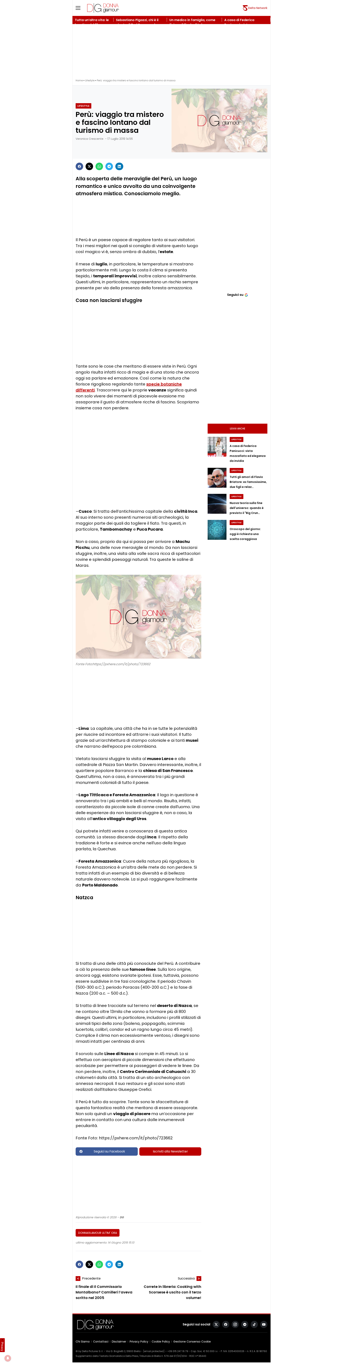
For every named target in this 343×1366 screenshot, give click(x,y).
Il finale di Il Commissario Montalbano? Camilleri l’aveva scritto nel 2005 (104, 1292)
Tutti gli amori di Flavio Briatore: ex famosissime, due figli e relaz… (248, 482)
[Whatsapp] (99, 166)
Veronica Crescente (89, 139)
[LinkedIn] (119, 166)
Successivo (186, 1278)
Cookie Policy (161, 1342)
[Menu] (80, 8)
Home (79, 80)
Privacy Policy (139, 1342)
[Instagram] (235, 1324)
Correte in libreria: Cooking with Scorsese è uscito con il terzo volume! (172, 1292)
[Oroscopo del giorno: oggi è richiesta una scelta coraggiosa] (217, 530)
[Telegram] (109, 166)
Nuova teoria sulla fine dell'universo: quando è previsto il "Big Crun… (247, 508)
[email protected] (154, 1351)
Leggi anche (237, 428)
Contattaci (100, 1342)
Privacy (2, 1346)
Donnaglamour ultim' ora (97, 1233)
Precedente (91, 1278)
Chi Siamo (83, 1342)
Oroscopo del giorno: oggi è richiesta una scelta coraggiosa (245, 534)
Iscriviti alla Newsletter (170, 1151)
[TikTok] (254, 1324)
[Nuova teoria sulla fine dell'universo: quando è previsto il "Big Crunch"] (217, 504)
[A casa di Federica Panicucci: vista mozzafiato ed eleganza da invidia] (217, 447)
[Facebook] (79, 166)
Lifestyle (89, 80)
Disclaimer (119, 1342)
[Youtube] (263, 1324)
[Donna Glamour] (103, 8)
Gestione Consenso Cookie (192, 1342)
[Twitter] (89, 166)
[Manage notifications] (8, 1358)
